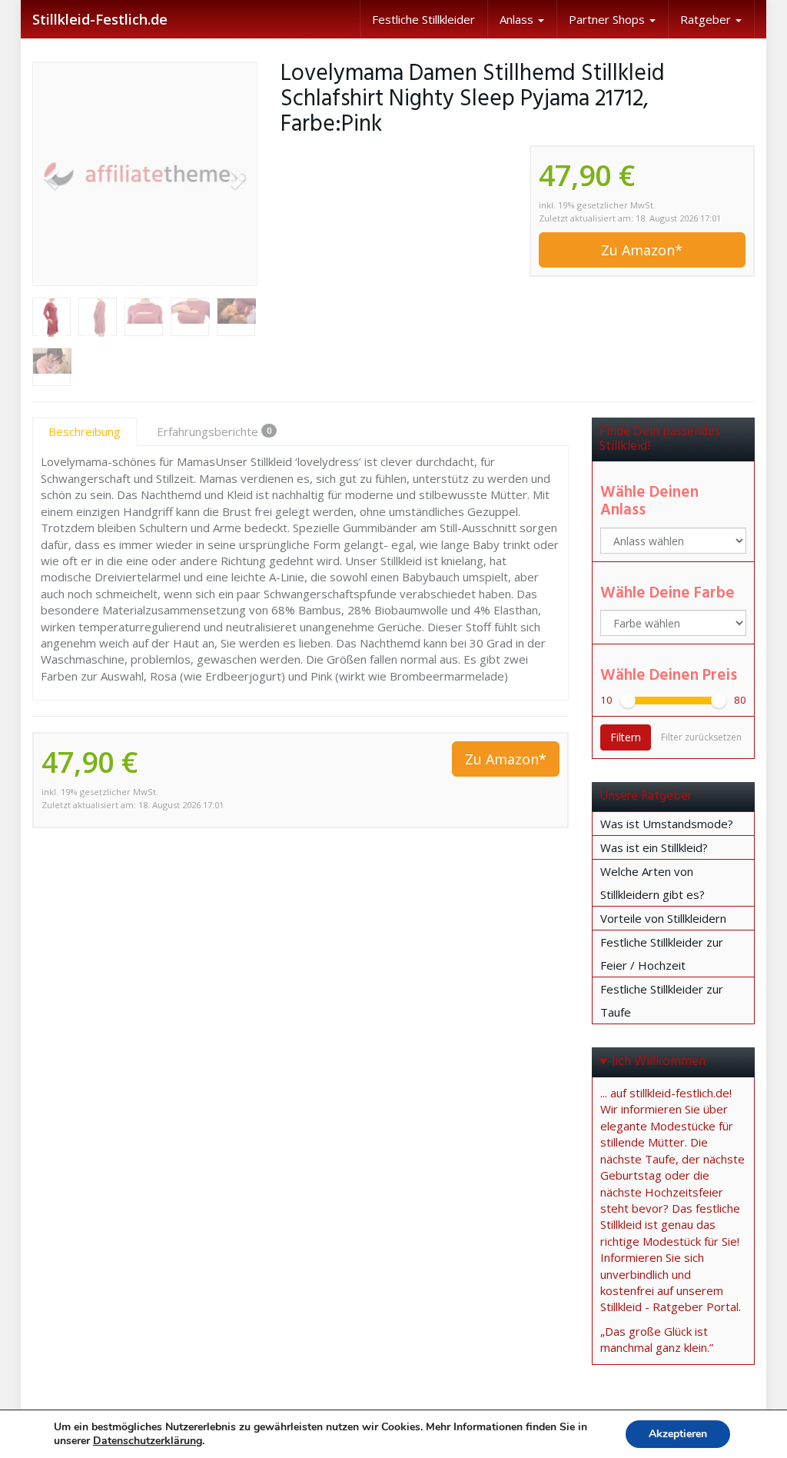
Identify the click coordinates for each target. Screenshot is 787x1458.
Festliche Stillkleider (423, 19)
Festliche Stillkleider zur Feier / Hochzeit (661, 953)
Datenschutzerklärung (147, 1440)
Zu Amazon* (641, 250)
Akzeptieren (678, 1433)
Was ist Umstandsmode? (666, 823)
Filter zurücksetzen (701, 737)
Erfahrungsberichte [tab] (214, 431)
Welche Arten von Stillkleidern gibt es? (652, 883)
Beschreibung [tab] (84, 431)
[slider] (628, 700)
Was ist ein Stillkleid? (654, 847)
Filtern (625, 737)
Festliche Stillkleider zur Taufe (661, 1000)
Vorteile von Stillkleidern (663, 918)
